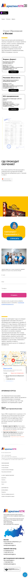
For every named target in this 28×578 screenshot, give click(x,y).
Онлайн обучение (5, 465)
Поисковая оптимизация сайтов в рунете (12, 99)
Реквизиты (3, 492)
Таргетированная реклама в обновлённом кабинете (11, 80)
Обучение (8, 19)
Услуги (2, 484)
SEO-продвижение (11, 96)
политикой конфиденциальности (12, 303)
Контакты (3, 479)
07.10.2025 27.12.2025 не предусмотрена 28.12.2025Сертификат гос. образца (13, 86)
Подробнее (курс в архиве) (10, 430)
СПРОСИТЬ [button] (14, 238)
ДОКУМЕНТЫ (4, 487)
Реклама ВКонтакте (11, 77)
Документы (3, 477)
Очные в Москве (4, 467)
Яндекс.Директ (9, 59)
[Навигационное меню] (25, 6)
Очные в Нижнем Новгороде (7, 469)
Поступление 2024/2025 (6, 471)
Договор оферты (4, 490)
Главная (3, 19)
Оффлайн (13, 19)
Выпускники (4, 482)
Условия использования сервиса (7, 496)
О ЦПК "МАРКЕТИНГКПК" (7, 475)
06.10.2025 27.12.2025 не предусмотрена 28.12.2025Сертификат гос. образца (13, 67)
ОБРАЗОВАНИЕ (5, 463)
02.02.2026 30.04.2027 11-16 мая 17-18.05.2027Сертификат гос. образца (11, 104)
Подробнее (13, 90)
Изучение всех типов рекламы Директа (8, 62)
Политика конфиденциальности (7, 494)
